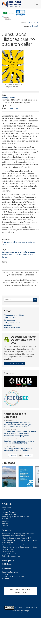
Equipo (4, 510)
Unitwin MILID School (9, 551)
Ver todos (5, 579)
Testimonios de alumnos (11, 556)
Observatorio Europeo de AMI (13, 576)
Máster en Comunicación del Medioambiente (18, 545)
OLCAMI (5, 574)
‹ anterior (13, 455)
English (36, 22)
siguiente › (27, 455)
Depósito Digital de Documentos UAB (15, 516)
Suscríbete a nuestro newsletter (20, 591)
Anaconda (24, 613)
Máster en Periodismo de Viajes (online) (16, 538)
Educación (8, 325)
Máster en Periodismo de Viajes (13, 536)
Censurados (6, 252)
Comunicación (12, 109)
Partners (5, 519)
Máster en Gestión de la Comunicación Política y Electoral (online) (19, 548)
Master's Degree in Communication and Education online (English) (20, 541)
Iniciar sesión (34, 26)
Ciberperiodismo (10, 317)
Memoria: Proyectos (9, 512)
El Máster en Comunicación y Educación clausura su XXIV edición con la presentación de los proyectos (20, 434)
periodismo (16, 252)
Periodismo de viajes (12, 327)
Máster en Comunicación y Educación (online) (18, 533)
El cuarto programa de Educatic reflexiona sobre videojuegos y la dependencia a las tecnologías (17, 425)
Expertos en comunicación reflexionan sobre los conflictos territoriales (19, 442)
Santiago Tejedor (8, 97)
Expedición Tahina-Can (10, 572)
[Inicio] (11, 4)
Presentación (6, 507)
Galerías (5, 523)
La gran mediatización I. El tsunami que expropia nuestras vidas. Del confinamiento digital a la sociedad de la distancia (20, 282)
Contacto (5, 525)
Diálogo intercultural (12, 322)
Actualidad (5, 521)
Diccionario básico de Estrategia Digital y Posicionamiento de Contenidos (22, 273)
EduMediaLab (7, 564)
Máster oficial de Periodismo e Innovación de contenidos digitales (18, 254)
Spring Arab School (9, 554)
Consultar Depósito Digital (14, 363)
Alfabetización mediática (14, 315)
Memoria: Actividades (9, 514)
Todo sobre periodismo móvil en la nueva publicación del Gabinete (18, 449)
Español (29, 22)
